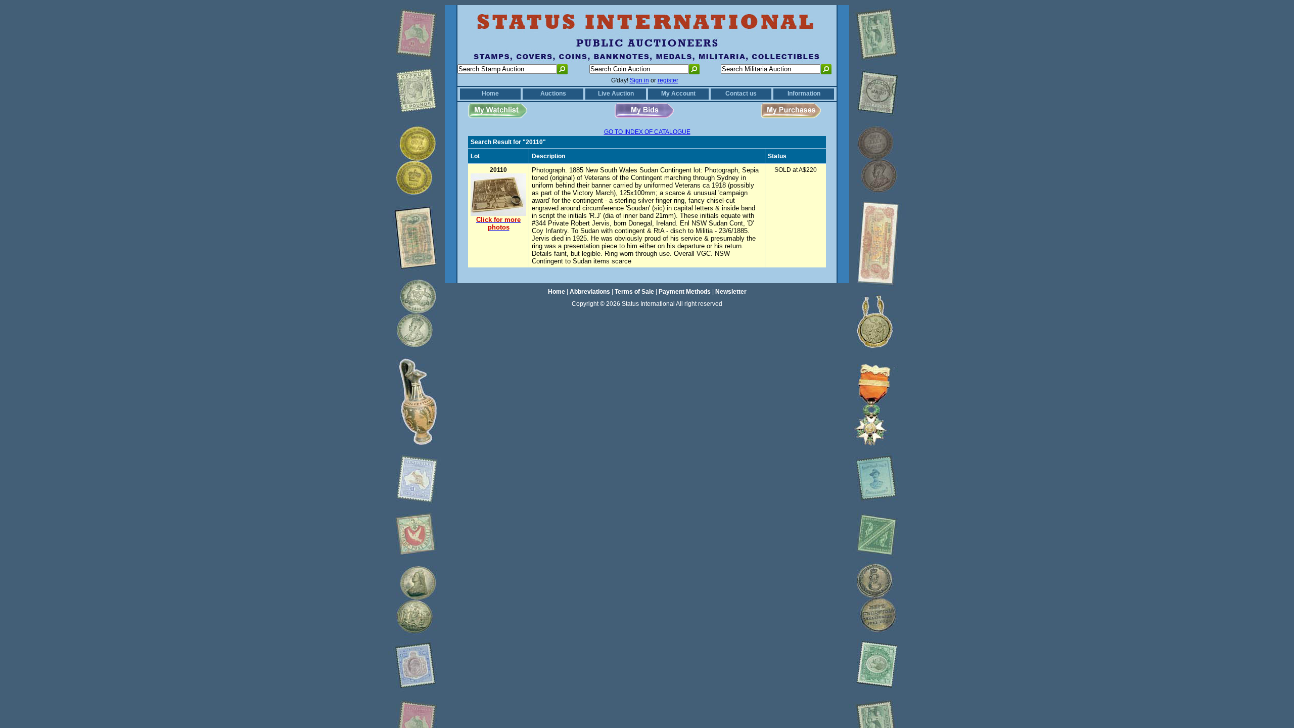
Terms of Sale (634, 291)
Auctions (553, 93)
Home (490, 93)
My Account (678, 93)
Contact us (741, 93)
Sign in (639, 80)
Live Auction (616, 93)
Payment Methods (685, 291)
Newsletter (731, 291)
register (668, 80)
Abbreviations (590, 291)
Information (804, 93)
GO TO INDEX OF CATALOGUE (647, 131)
